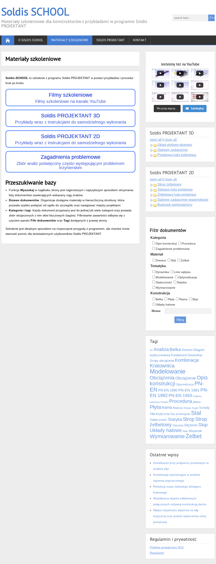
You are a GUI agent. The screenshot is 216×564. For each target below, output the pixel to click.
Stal (173, 260)
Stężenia (178, 425)
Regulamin (157, 552)
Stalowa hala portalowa (175, 189)
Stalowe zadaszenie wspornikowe (182, 199)
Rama (183, 299)
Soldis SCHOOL (35, 11)
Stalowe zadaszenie (172, 150)
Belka (159, 299)
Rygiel (195, 408)
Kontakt (140, 40)
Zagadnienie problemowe (173, 248)
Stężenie (190, 425)
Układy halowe (165, 304)
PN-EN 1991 (189, 390)
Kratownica (162, 365)
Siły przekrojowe (180, 414)
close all (170, 139)
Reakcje (178, 407)
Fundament (179, 355)
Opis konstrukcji (166, 243)
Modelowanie (164, 277)
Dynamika (162, 272)
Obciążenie (185, 378)
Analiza (161, 349)
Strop (188, 419)
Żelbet (185, 260)
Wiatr (185, 431)
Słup (195, 299)
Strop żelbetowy (169, 184)
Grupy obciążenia (162, 360)
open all (156, 139)
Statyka (182, 282)
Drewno (161, 260)
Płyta (171, 299)
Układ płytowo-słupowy (174, 145)
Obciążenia (162, 378)
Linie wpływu (182, 272)
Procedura (189, 243)
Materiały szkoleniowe (69, 40)
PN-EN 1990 (167, 390)
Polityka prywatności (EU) (167, 547)
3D (151, 350)
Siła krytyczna (159, 414)
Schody (204, 407)
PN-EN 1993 (180, 395)
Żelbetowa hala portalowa (176, 194)
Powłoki (164, 402)
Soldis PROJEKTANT (110, 40)
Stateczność (164, 282)
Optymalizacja (187, 277)
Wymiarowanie (165, 287)
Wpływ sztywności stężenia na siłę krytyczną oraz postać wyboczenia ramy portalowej (179, 516)
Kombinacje (187, 360)
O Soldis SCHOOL (30, 40)
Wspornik (195, 431)
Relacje (187, 408)
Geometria (195, 355)
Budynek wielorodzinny (174, 205)
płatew (197, 402)
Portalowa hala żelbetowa (176, 155)
